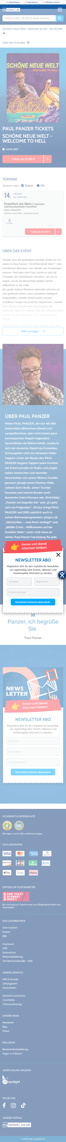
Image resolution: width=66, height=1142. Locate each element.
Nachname (42, 581)
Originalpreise (32, 2)
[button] (33, 602)
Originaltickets (14, 2)
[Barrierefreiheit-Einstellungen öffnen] (62, 575)
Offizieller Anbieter (52, 2)
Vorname (14, 581)
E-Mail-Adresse (17, 592)
